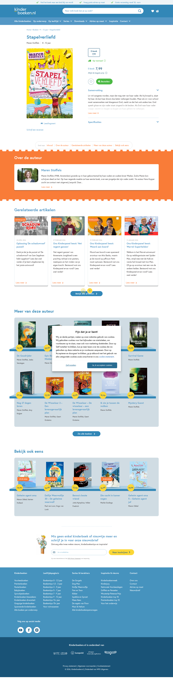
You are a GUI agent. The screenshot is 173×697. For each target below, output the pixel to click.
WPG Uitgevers (102, 669)
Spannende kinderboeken (25, 606)
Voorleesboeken (21, 580)
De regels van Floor (80, 603)
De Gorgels (77, 580)
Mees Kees (76, 600)
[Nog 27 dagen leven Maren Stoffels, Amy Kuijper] (27, 391)
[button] (90, 291)
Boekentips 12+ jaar (51, 600)
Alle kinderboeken (22, 21)
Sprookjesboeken (21, 593)
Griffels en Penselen (109, 590)
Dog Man (76, 583)
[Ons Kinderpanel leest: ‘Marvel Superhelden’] (141, 251)
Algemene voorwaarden (87, 666)
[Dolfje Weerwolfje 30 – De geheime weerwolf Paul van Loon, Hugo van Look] (55, 486)
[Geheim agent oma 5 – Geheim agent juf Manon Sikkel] (138, 484)
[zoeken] (140, 11)
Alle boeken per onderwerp (25, 610)
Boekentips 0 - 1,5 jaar (52, 580)
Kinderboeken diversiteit (24, 600)
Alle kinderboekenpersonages (84, 610)
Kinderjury (105, 583)
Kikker (74, 593)
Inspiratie (113, 21)
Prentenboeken (20, 583)
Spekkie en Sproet (80, 596)
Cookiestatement (103, 666)
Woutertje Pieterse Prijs (111, 593)
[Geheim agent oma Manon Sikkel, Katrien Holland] (27, 482)
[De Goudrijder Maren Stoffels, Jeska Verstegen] (27, 343)
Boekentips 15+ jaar (51, 603)
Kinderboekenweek (109, 580)
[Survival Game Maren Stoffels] (138, 341)
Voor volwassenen (51, 606)
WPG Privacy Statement (74, 558)
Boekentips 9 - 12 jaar (52, 596)
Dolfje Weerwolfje (80, 587)
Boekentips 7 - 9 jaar (52, 593)
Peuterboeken (20, 587)
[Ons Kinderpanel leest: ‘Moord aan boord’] (104, 251)
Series (66, 21)
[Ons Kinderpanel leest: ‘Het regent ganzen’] (68, 251)
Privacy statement (69, 666)
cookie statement (106, 356)
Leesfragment (49, 123)
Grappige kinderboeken (24, 603)
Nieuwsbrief (135, 590)
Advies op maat (97, 21)
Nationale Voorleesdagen (111, 587)
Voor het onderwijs (109, 603)
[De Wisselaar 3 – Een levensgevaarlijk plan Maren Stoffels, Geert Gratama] (55, 395)
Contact (124, 21)
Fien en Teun (77, 590)
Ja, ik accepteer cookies (102, 365)
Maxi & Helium (78, 606)
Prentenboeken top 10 (110, 600)
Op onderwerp (39, 21)
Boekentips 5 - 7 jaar (52, 590)
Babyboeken (19, 590)
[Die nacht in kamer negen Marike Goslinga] (110, 482)
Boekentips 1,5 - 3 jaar (52, 583)
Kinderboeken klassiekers (25, 596)
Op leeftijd (53, 21)
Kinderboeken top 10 (110, 596)
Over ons (134, 580)
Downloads (79, 21)
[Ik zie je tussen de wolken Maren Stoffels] (110, 390)
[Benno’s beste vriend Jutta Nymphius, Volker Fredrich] (83, 484)
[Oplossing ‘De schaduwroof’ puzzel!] (31, 251)
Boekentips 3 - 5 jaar (52, 587)
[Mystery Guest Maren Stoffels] (138, 388)
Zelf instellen (71, 365)
